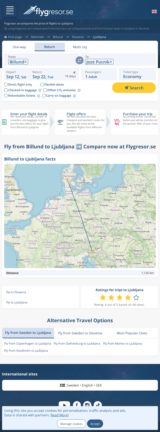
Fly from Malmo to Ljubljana (122, 343)
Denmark (37, 37)
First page (15, 37)
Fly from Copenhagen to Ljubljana (27, 343)
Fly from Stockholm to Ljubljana (26, 350)
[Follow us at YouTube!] (64, 405)
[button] (10, 10)
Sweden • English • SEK (84, 385)
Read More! (60, 415)
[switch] (80, 60)
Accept (95, 424)
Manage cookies (71, 424)
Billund (58, 37)
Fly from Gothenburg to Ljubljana (77, 343)
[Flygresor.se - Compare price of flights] (48, 11)
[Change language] (154, 11)
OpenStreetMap (140, 267)
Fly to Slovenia (16, 292)
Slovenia (78, 37)
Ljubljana (99, 37)
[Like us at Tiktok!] (98, 405)
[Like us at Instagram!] (87, 405)
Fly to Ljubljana (16, 302)
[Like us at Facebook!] (77, 405)
